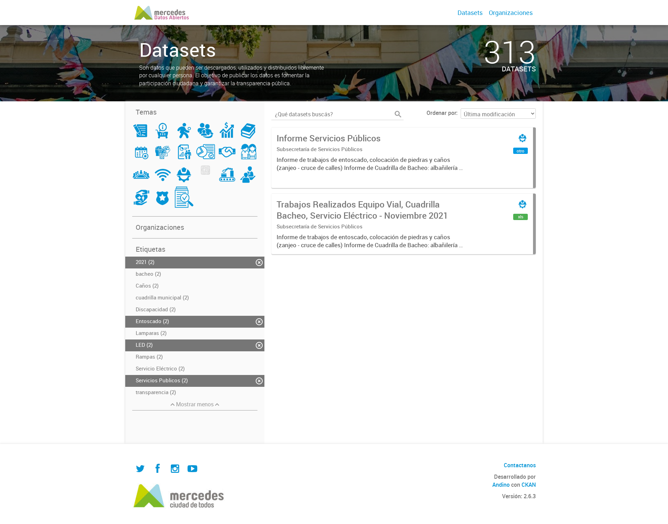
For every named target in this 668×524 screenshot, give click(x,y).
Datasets (470, 12)
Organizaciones (511, 12)
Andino (501, 484)
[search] (398, 114)
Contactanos (520, 465)
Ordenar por (441, 112)
